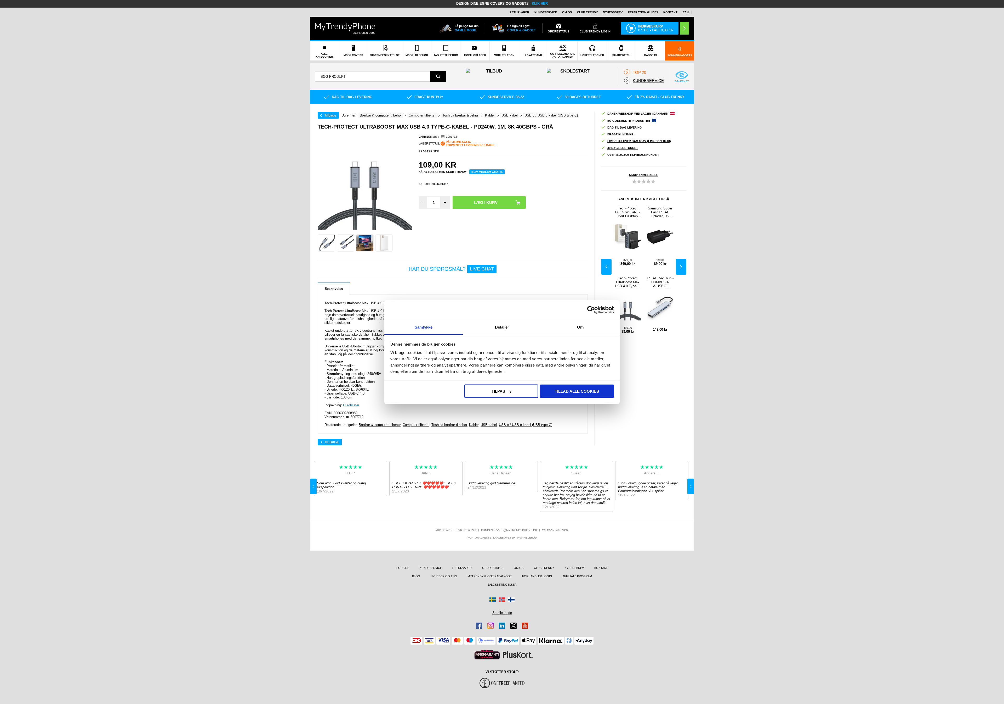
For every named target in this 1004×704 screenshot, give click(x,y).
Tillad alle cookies (577, 391)
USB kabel (489, 425)
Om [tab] (580, 327)
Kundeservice (545, 12)
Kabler (473, 425)
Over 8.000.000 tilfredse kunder (633, 154)
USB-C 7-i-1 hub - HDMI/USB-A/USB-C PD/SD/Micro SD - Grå (660, 282)
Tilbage (330, 115)
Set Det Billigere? (433, 183)
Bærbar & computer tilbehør (380, 425)
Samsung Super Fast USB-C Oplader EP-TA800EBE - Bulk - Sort (660, 212)
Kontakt (670, 12)
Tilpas (498, 391)
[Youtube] (525, 626)
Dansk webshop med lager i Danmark (637, 113)
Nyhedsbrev (613, 12)
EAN (686, 12)
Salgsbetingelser (502, 584)
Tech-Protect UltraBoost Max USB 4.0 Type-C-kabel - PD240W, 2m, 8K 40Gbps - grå (628, 282)
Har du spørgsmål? (451, 269)
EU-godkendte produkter (628, 120)
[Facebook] (479, 626)
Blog (416, 576)
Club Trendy (587, 12)
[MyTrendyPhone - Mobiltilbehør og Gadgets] (345, 28)
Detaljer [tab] (502, 327)
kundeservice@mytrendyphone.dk (509, 530)
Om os (567, 12)
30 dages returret (622, 147)
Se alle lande (502, 613)
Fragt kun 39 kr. (620, 134)
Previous (606, 267)
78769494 (562, 530)
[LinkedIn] (502, 626)
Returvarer (519, 12)
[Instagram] (490, 626)
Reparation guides (643, 12)
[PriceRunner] (487, 654)
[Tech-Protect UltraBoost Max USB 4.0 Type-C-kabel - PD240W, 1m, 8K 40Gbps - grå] (326, 243)
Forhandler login (537, 576)
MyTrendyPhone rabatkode (489, 576)
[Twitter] (513, 626)
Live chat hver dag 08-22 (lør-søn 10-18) (639, 141)
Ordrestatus (492, 567)
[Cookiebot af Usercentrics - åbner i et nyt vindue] (591, 310)
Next (681, 267)
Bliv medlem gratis (487, 171)
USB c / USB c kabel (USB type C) (525, 425)
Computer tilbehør (416, 425)
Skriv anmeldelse (643, 174)
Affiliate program (577, 576)
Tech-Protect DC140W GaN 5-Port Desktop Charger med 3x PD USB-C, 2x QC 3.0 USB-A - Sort (627, 212)
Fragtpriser (429, 151)
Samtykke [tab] (424, 327)
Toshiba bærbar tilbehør (449, 425)
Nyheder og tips (444, 576)
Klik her (540, 3)
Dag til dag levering (624, 127)
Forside (402, 567)
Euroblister (351, 405)
